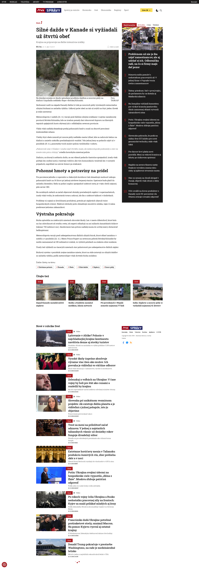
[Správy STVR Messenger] (127, 343)
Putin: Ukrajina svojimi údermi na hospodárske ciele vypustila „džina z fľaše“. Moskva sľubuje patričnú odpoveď (144, 124)
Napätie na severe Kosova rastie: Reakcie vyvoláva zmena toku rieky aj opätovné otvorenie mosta (143, 167)
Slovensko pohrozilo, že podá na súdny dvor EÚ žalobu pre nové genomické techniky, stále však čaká (143, 140)
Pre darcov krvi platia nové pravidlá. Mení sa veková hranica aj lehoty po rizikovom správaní (144, 154)
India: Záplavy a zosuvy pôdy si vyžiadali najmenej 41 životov (147, 304)
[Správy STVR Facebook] (124, 343)
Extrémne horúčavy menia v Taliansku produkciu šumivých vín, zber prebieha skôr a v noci (92, 455)
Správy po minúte (71, 10)
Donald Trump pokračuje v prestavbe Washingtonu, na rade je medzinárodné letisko (91, 548)
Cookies (124, 338)
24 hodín (141, 25)
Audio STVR (62, 2)
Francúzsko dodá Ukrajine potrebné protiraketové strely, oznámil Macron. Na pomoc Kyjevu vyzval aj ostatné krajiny (90, 525)
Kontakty (124, 332)
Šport (126, 10)
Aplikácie (152, 332)
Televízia (25, 2)
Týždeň (156, 25)
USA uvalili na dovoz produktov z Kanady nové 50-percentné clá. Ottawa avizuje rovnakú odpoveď (143, 194)
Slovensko (86, 10)
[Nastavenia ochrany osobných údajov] (4, 564)
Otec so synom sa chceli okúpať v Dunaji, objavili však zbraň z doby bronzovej (143, 181)
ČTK (40, 47)
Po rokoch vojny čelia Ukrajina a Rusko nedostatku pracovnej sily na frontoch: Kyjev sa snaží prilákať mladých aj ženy (92, 500)
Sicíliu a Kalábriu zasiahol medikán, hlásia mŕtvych (80, 304)
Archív (36, 2)
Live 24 (145, 10)
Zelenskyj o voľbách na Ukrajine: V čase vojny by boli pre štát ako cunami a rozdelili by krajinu (92, 383)
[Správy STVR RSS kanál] (131, 343)
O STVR (159, 332)
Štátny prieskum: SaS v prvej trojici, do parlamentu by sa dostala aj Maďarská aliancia (144, 93)
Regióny (117, 10)
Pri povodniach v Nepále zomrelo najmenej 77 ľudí (112, 304)
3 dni (149, 25)
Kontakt (194, 2)
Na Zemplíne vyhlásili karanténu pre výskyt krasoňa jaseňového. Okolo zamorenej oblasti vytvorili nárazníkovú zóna (143, 108)
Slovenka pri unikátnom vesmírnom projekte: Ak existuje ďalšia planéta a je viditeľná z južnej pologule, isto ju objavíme (91, 405)
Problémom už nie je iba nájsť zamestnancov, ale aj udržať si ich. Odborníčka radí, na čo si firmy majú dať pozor (144, 60)
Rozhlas (13, 2)
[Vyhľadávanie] (161, 10)
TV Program (48, 2)
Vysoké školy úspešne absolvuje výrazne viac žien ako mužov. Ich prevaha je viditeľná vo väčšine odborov (92, 362)
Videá (131, 332)
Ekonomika (106, 10)
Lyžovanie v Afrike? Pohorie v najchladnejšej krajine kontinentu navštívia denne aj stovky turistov (88, 339)
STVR (4, 2)
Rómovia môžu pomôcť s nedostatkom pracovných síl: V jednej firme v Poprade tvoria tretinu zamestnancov (142, 79)
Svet (96, 10)
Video (78, 331)
